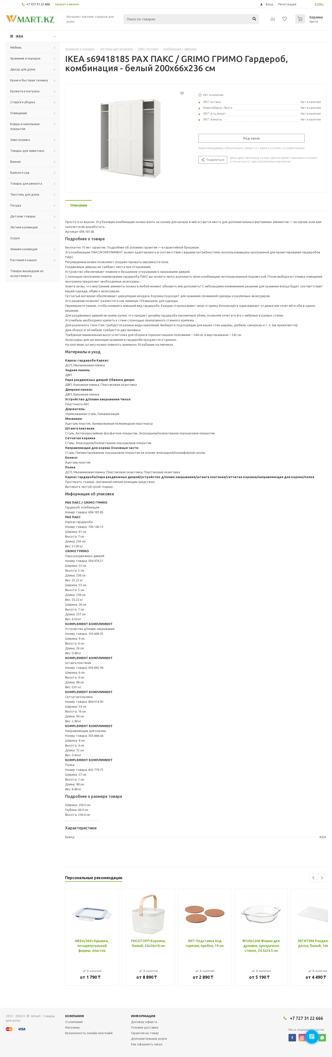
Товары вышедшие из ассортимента (27, 273)
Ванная (15, 161)
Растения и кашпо (23, 260)
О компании (74, 1021)
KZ (317, 4)
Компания (74, 1016)
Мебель (16, 47)
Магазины (72, 1027)
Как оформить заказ (146, 1044)
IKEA (19, 36)
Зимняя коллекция (23, 249)
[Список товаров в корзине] (309, 22)
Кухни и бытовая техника (29, 80)
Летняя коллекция (24, 227)
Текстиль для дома (24, 194)
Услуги (15, 238)
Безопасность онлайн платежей (89, 1033)
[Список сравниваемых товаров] (273, 20)
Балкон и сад (19, 172)
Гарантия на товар (145, 1033)
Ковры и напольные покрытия (25, 126)
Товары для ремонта (26, 183)
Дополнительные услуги (149, 1038)
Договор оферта (144, 1021)
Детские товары (22, 216)
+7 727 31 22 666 (38, 4)
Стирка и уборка (22, 102)
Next (322, 878)
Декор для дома (22, 69)
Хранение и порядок (25, 58)
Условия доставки (144, 1027)
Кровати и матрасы (25, 91)
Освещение (18, 113)
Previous (314, 878)
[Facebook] (292, 1037)
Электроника (20, 139)
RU (322, 4)
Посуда (15, 205)
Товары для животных (27, 150)
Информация (143, 1016)
